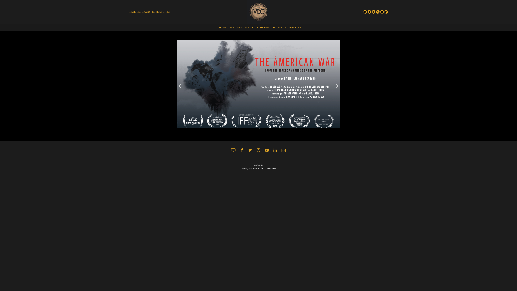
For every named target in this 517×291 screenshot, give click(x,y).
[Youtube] (382, 11)
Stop (259, 128)
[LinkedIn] (386, 11)
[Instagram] (377, 11)
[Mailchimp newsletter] (283, 150)
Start (257, 128)
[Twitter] (373, 11)
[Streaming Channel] (365, 11)
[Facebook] (369, 11)
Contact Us (258, 164)
